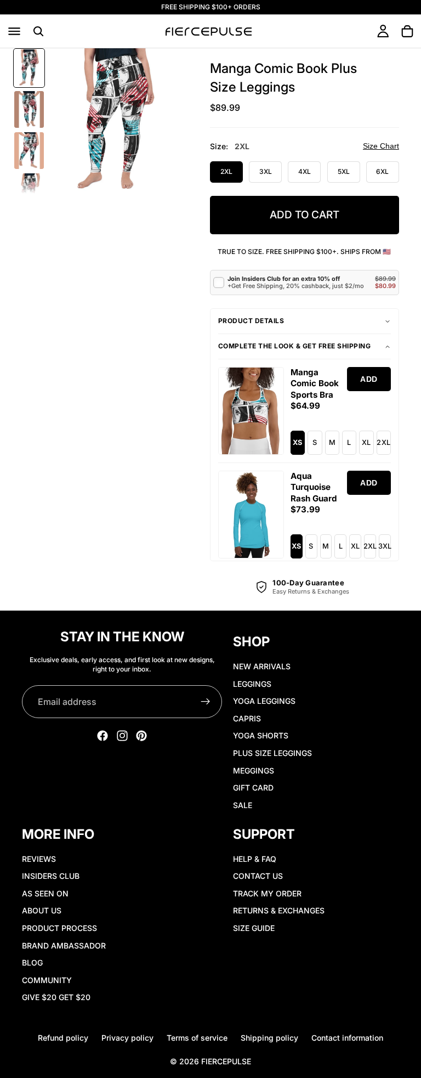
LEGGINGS (252, 683)
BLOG (32, 962)
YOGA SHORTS (260, 736)
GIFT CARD (253, 787)
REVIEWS (39, 858)
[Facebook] (102, 735)
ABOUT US (41, 911)
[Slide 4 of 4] (29, 191)
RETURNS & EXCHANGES (279, 911)
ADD (369, 379)
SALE (242, 805)
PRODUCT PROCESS (59, 928)
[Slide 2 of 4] (29, 109)
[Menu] (14, 31)
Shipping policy (269, 1037)
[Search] (38, 31)
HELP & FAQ (254, 858)
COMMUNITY (47, 980)
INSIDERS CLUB (50, 876)
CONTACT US (258, 876)
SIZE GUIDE (254, 928)
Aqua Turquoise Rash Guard (314, 487)
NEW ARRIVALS (262, 666)
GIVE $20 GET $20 (56, 997)
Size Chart (381, 146)
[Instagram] (122, 735)
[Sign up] (205, 701)
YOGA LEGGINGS (264, 701)
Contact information (347, 1037)
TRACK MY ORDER (267, 893)
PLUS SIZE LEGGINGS (272, 753)
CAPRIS (247, 718)
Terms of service (197, 1037)
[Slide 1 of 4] (29, 67)
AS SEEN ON (45, 893)
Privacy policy (127, 1037)
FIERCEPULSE (226, 1061)
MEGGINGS (253, 770)
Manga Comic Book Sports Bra (315, 383)
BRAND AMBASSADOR (64, 945)
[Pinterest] (141, 735)
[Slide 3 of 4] (29, 150)
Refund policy (63, 1037)
